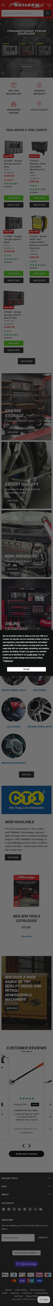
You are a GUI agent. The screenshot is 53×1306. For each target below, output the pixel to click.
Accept (26, 669)
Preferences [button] (8, 661)
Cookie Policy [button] (32, 655)
